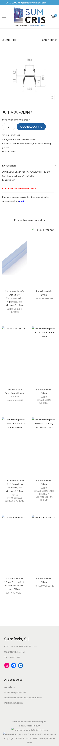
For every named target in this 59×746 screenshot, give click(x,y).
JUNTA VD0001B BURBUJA (14, 310)
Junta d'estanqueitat (22, 143)
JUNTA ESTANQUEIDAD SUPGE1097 (44, 399)
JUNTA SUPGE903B (44, 298)
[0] (53, 17)
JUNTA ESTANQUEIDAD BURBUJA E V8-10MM (14, 497)
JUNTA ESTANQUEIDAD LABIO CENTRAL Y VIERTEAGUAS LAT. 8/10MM (44, 494)
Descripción (9, 165)
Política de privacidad (15, 692)
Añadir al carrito (31, 126)
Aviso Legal (9, 687)
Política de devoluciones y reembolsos (23, 697)
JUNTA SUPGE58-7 (15, 592)
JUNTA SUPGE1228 (14, 400)
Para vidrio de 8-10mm (24, 139)
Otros (13, 151)
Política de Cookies (13, 702)
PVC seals (38, 143)
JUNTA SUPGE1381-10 (44, 585)
